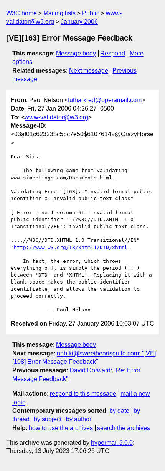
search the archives (123, 428)
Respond (112, 53)
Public (90, 13)
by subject (47, 419)
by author (78, 419)
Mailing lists (59, 13)
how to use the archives (61, 428)
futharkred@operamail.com (105, 100)
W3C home (21, 13)
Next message (88, 70)
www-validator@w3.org (56, 117)
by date (119, 410)
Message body (76, 53)
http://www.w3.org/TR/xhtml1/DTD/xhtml (70, 247)
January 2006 (79, 21)
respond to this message (83, 393)
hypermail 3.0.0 (112, 442)
